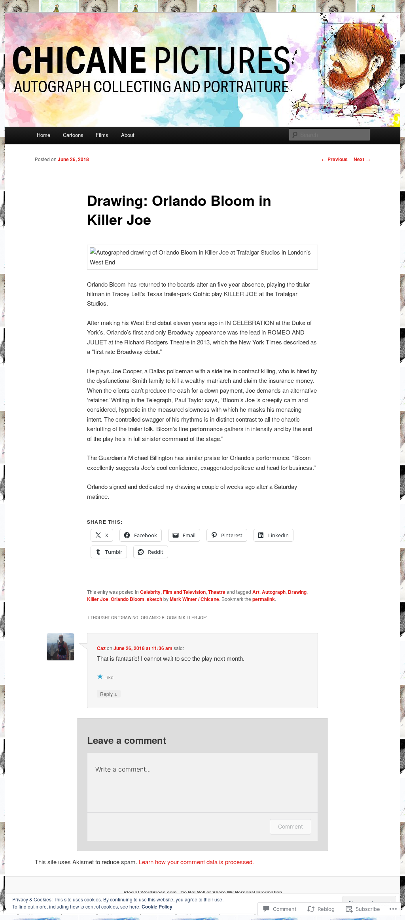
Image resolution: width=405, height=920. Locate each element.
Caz (101, 648)
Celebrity (150, 591)
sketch (154, 599)
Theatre (216, 591)
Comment (290, 826)
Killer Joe (97, 599)
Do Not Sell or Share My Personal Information (231, 892)
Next (362, 159)
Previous (335, 159)
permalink (263, 599)
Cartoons (73, 135)
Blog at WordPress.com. (150, 892)
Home (43, 135)
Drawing (297, 591)
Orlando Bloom (127, 599)
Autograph (274, 591)
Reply (108, 693)
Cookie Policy (157, 906)
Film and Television (184, 591)
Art (255, 591)
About (127, 135)
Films (102, 135)
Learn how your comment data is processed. (196, 861)
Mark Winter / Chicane (194, 599)
